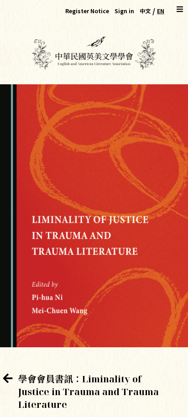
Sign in (124, 11)
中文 (145, 11)
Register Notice (87, 11)
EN (160, 11)
